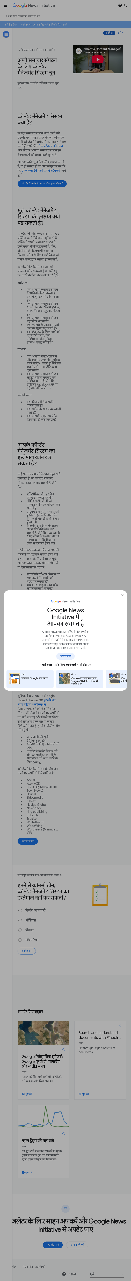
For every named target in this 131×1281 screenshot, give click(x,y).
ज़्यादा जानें (65, 656)
